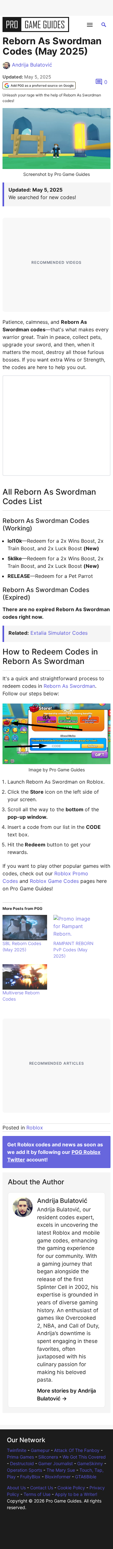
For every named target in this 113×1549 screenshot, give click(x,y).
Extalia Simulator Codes (59, 633)
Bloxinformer (58, 1476)
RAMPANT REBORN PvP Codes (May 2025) (73, 950)
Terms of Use (37, 1494)
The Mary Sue (60, 1470)
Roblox (34, 1127)
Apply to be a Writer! (76, 1494)
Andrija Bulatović (32, 65)
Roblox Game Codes (54, 881)
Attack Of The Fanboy (77, 1450)
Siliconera (48, 1456)
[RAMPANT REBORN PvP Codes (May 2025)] (75, 927)
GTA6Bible (85, 1476)
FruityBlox (30, 1476)
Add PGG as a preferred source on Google (42, 85)
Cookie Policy (71, 1487)
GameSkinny (90, 1463)
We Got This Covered (84, 1456)
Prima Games (20, 1456)
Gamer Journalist (55, 1463)
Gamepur (40, 1450)
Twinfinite (16, 1450)
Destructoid (22, 1463)
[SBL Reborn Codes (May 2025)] (25, 927)
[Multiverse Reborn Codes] (25, 977)
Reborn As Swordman (69, 686)
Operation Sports (24, 1470)
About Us (16, 1487)
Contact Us (41, 1487)
